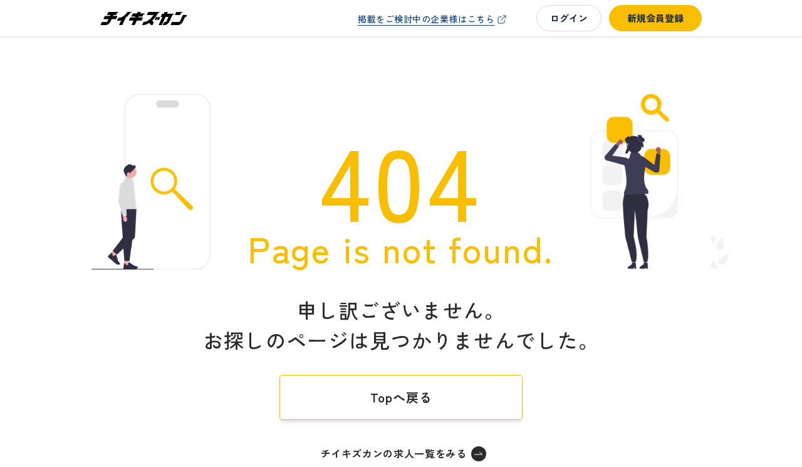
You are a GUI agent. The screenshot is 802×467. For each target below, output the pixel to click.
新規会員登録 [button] (655, 17)
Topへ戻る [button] (401, 397)
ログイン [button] (569, 17)
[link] (433, 19)
